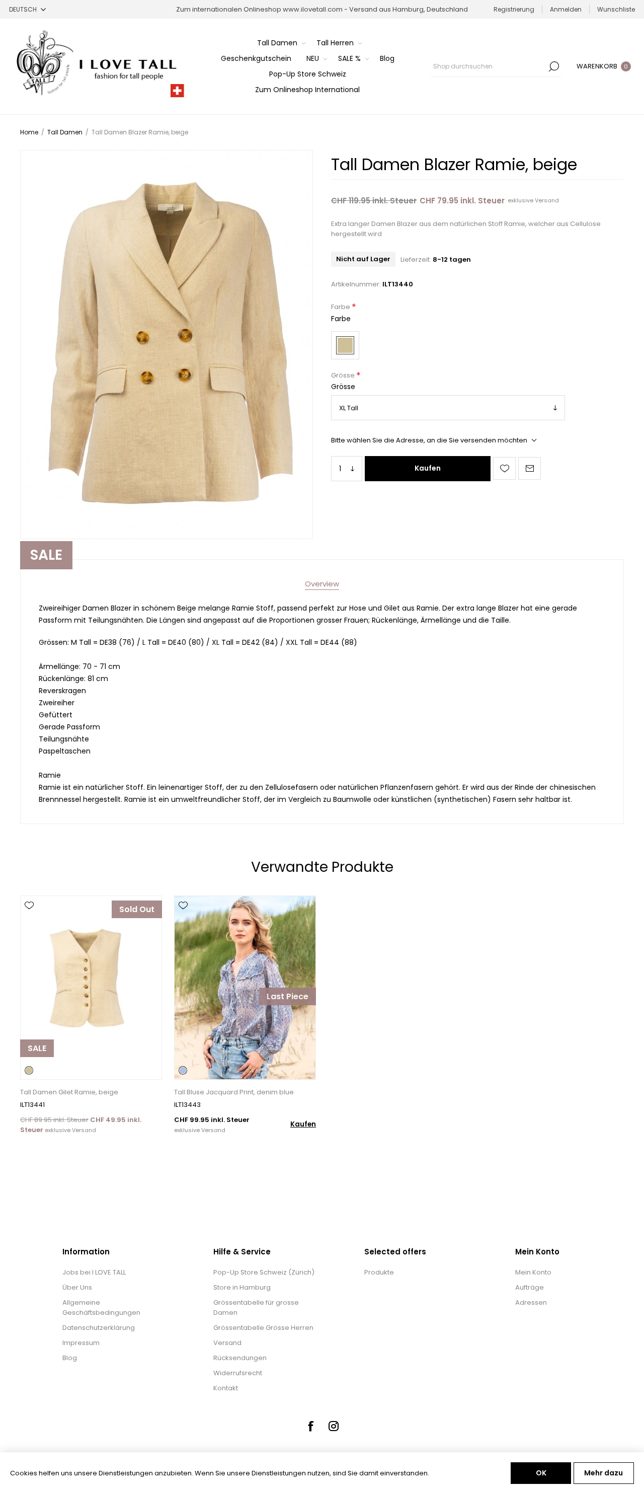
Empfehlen (529, 468)
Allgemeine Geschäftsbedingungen (101, 1307)
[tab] (322, 583)
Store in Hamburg (242, 1287)
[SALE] (37, 1078)
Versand (547, 200)
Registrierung (514, 9)
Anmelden (566, 9)
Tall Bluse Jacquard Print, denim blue (234, 1092)
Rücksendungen (240, 1358)
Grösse (343, 375)
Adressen (531, 1302)
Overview (322, 583)
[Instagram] (334, 1426)
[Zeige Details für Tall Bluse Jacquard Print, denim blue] (245, 987)
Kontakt (225, 1388)
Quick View (29, 920)
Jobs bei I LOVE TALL (94, 1272)
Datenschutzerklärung (98, 1327)
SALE (46, 555)
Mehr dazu (603, 1473)
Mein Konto (533, 1272)
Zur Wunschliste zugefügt (504, 468)
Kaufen (428, 468)
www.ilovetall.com (313, 9)
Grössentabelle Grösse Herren (263, 1327)
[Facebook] (310, 1426)
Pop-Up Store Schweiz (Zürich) (263, 1272)
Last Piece (287, 996)
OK (541, 1473)
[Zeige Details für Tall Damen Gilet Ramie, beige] (91, 987)
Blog (69, 1358)
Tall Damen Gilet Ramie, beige (69, 1092)
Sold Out (136, 909)
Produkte (379, 1272)
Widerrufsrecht (237, 1373)
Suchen (553, 66)
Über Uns (77, 1287)
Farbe (341, 307)
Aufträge (529, 1287)
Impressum (81, 1343)
